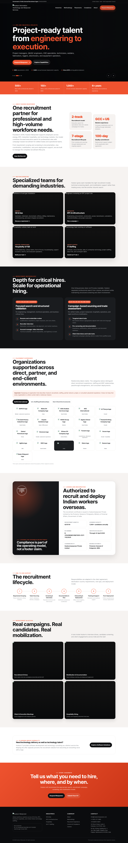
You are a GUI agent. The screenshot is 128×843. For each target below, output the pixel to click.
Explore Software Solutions (100, 745)
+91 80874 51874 (95, 821)
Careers (69, 826)
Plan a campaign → (72, 221)
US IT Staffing (50, 824)
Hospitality (49, 821)
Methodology (68, 7)
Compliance (87, 7)
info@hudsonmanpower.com (99, 817)
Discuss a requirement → (22, 221)
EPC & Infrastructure (52, 819)
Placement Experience (73, 821)
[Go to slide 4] (19, 75)
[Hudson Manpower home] (23, 8)
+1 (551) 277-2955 (96, 819)
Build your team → (20, 254)
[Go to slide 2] (14, 75)
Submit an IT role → (73, 254)
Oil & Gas (48, 817)
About (96, 7)
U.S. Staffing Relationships (40, 402)
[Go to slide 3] (17, 75)
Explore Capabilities (41, 62)
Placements (78, 7)
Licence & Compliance (73, 824)
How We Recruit (19, 156)
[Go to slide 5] (21, 75)
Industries (58, 7)
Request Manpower (108, 7)
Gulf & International (20, 402)
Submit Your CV (73, 796)
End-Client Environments (61, 402)
